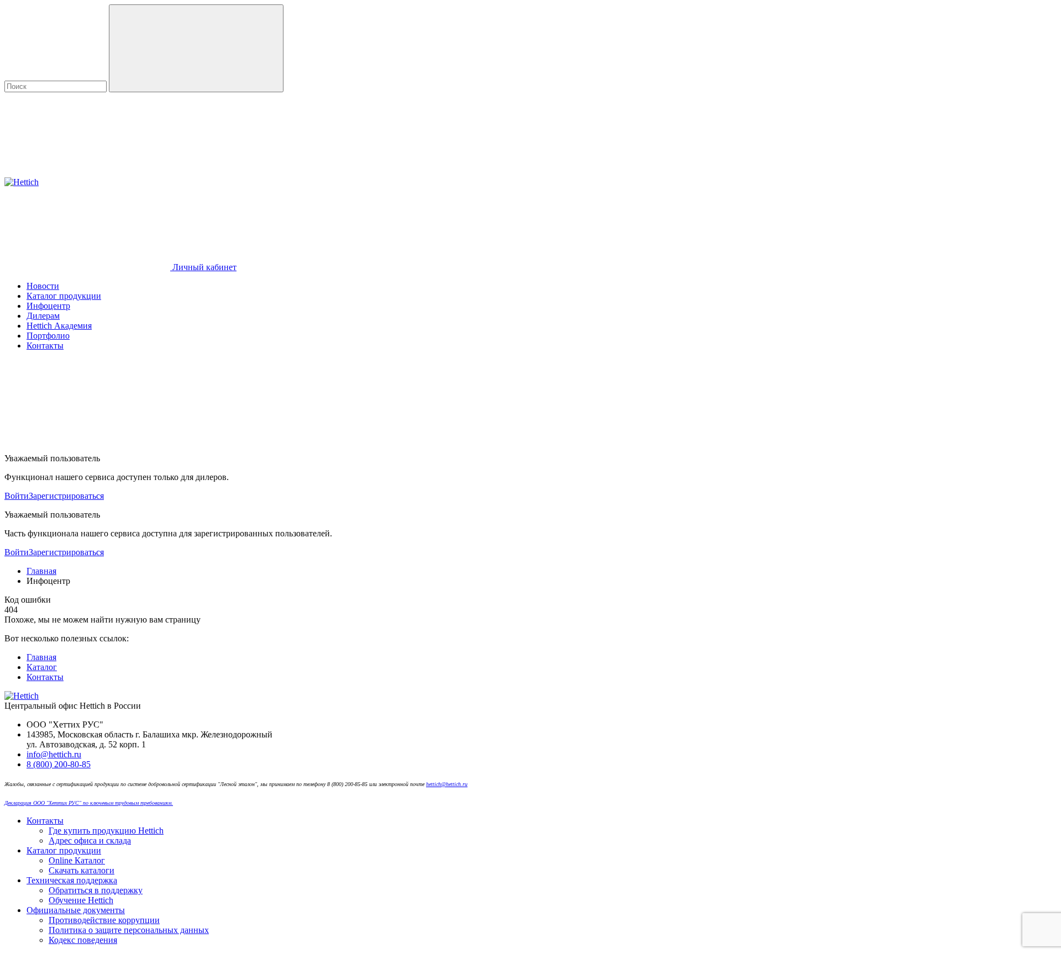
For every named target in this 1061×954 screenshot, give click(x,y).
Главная (41, 657)
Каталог (42, 667)
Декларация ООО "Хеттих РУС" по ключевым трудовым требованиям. (88, 803)
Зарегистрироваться (66, 495)
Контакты (45, 677)
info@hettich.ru (54, 754)
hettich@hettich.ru (447, 784)
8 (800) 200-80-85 (59, 764)
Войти (16, 495)
